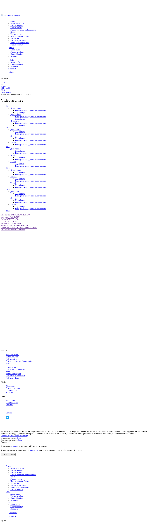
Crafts (11, 60)
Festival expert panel (18, 41)
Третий (13, 142)
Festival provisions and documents (23, 30)
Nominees (14, 56)
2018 (8, 127)
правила (14, 446)
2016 (8, 168)
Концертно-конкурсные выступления (30, 110)
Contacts (12, 72)
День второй (15, 115)
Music (11, 48)
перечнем (34, 450)
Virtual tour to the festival (19, 43)
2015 (8, 189)
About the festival (17, 23)
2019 (8, 106)
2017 (8, 147)
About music (15, 50)
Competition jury (16, 54)
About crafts (15, 62)
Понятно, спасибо (8, 454)
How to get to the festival (19, 36)
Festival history (16, 28)
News (12, 32)
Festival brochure (16, 45)
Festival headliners (17, 52)
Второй (13, 136)
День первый (15, 108)
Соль (20, 440)
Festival (12, 21)
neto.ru (18, 438)
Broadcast (12, 69)
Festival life (14, 38)
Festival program (16, 26)
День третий (15, 121)
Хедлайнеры (20, 112)
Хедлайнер (19, 164)
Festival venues (16, 34)
